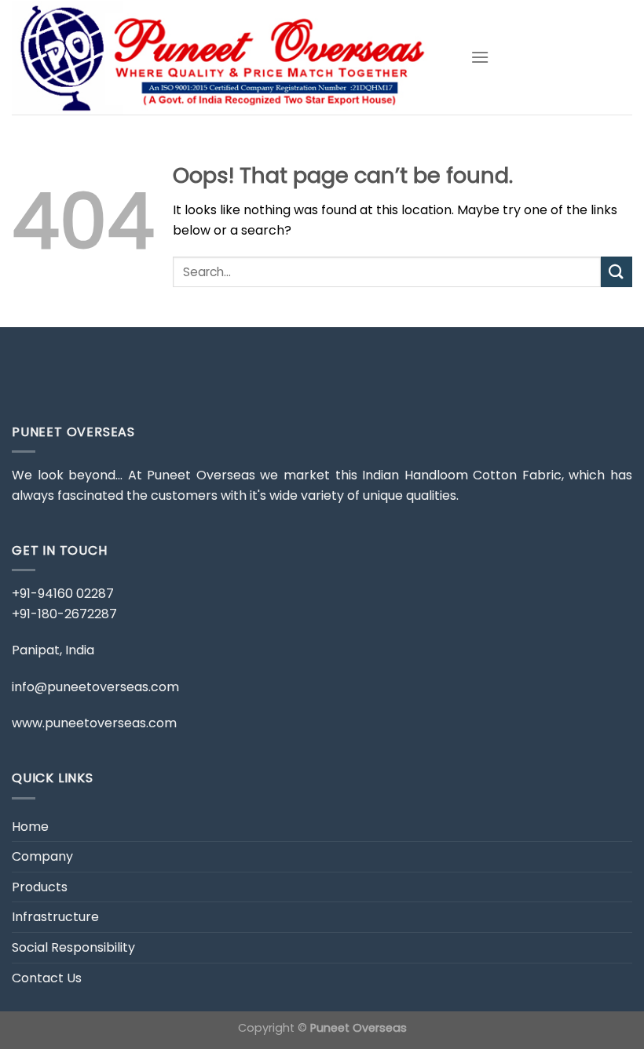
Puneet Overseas (358, 1028)
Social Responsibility (73, 947)
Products (40, 887)
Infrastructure (55, 917)
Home (30, 827)
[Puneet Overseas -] (229, 57)
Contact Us (47, 978)
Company (42, 856)
